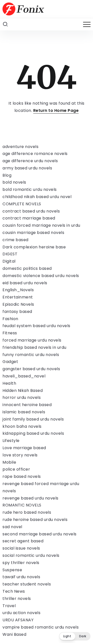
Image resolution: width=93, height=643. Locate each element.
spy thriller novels (20, 563)
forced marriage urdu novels (32, 340)
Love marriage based (24, 448)
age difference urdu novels (30, 161)
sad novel (12, 527)
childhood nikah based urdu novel (36, 197)
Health (9, 383)
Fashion (10, 319)
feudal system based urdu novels (36, 326)
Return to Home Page (56, 110)
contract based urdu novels (31, 211)
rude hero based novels (26, 512)
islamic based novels (23, 412)
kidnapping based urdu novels (33, 433)
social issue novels (21, 548)
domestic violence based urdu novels (40, 276)
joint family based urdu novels (33, 419)
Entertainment (17, 297)
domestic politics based (27, 268)
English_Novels (18, 290)
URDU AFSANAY (17, 620)
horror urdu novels (21, 397)
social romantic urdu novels (31, 555)
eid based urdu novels (24, 283)
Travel (9, 606)
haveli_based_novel (23, 376)
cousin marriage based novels (33, 232)
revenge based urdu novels (30, 498)
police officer (16, 469)
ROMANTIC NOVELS (21, 505)
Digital (9, 261)
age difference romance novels (35, 153)
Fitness (9, 333)
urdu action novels (21, 613)
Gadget (10, 361)
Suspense (12, 570)
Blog (6, 175)
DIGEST (9, 254)
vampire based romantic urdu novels (40, 627)
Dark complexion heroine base (34, 247)
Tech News (13, 591)
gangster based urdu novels (31, 369)
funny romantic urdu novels (30, 354)
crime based (15, 240)
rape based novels (21, 476)
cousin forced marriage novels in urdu (41, 225)
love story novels (20, 455)
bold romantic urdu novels (29, 189)
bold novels (14, 182)
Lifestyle (11, 440)
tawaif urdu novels (21, 577)
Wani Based (14, 634)
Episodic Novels (18, 304)
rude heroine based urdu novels (34, 519)
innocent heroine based (27, 405)
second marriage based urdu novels (39, 534)
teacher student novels (26, 584)
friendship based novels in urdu (34, 347)
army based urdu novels (27, 168)
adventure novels (20, 146)
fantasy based (17, 311)
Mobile (9, 462)
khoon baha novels (22, 426)
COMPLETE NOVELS (21, 204)
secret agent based (22, 541)
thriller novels (16, 598)
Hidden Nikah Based (22, 390)
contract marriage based (28, 218)
